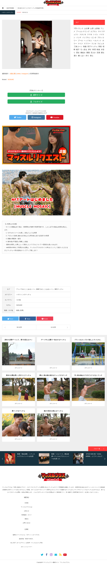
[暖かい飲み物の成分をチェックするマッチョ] (53, 393)
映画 (98, 49)
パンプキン (86, 37)
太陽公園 (12, 73)
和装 (100, 46)
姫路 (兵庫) (20, 310)
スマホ (89, 34)
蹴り (75, 56)
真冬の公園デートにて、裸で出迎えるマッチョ (18, 340)
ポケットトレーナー (26, 546)
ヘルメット (97, 40)
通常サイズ (37, 95)
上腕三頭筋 (19, 388)
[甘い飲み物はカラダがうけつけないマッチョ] (88, 393)
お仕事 (86, 28)
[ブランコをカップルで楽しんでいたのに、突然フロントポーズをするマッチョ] (88, 357)
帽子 (78, 49)
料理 (94, 49)
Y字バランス (78, 28)
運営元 (26, 519)
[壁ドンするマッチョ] (18, 428)
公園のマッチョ (14, 351)
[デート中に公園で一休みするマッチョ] (53, 357)
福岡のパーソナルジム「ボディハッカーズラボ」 (26, 535)
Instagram (25, 73)
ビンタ (93, 37)
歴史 (78, 52)
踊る (102, 52)
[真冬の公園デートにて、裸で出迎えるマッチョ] (18, 357)
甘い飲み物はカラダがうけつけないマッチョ (88, 376)
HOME (26, 503)
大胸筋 (91, 353)
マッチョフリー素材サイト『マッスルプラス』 (57, 562)
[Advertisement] (36, 271)
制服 (85, 46)
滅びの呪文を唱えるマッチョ (53, 411)
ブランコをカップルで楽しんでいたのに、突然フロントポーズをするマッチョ (88, 340)
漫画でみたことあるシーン (45, 289)
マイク (80, 43)
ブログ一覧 (97, 448)
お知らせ (26, 511)
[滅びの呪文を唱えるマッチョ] (53, 428)
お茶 (92, 28)
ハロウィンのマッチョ (7, 12)
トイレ (95, 34)
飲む (91, 56)
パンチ (78, 37)
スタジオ (83, 34)
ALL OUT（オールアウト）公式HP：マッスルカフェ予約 (26, 543)
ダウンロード (18, 368)
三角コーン (78, 46)
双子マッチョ (92, 46)
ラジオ (93, 43)
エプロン (93, 31)
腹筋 (55, 353)
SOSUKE (11, 79)
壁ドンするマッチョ (18, 411)
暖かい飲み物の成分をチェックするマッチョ (53, 376)
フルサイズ (37, 102)
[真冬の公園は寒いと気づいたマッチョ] (18, 393)
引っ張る (83, 49)
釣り (87, 56)
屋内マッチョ (59, 289)
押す (89, 49)
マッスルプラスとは (26, 507)
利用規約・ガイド (27, 515)
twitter (19, 73)
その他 (18, 300)
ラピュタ (100, 43)
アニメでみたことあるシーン (25, 289)
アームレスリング (83, 31)
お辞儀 (97, 28)
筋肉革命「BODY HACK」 (26, 539)
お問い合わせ (26, 523)
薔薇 (88, 52)
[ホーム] (2, 8)
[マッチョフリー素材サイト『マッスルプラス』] (53, 3)
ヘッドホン (88, 40)
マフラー (87, 43)
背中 (20, 353)
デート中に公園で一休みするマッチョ (53, 340)
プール (80, 40)
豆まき (93, 52)
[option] (21, 458)
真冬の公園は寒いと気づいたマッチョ (18, 375)
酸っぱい (81, 56)
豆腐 (98, 52)
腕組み (82, 52)
